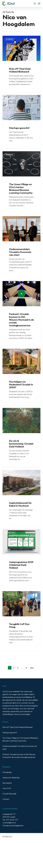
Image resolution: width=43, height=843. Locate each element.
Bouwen (9, 284)
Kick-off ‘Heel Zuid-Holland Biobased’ (18, 727)
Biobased (9, 39)
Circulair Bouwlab (9, 794)
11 (26, 668)
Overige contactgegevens (13, 825)
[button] (39, 3)
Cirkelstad (10, 352)
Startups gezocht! (10, 733)
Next (32, 668)
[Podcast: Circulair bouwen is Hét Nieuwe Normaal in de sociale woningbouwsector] (21, 313)
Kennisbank (7, 783)
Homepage (7, 772)
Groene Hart (11, 219)
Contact (6, 799)
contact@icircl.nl (9, 823)
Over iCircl (7, 788)
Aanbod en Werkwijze (11, 778)
